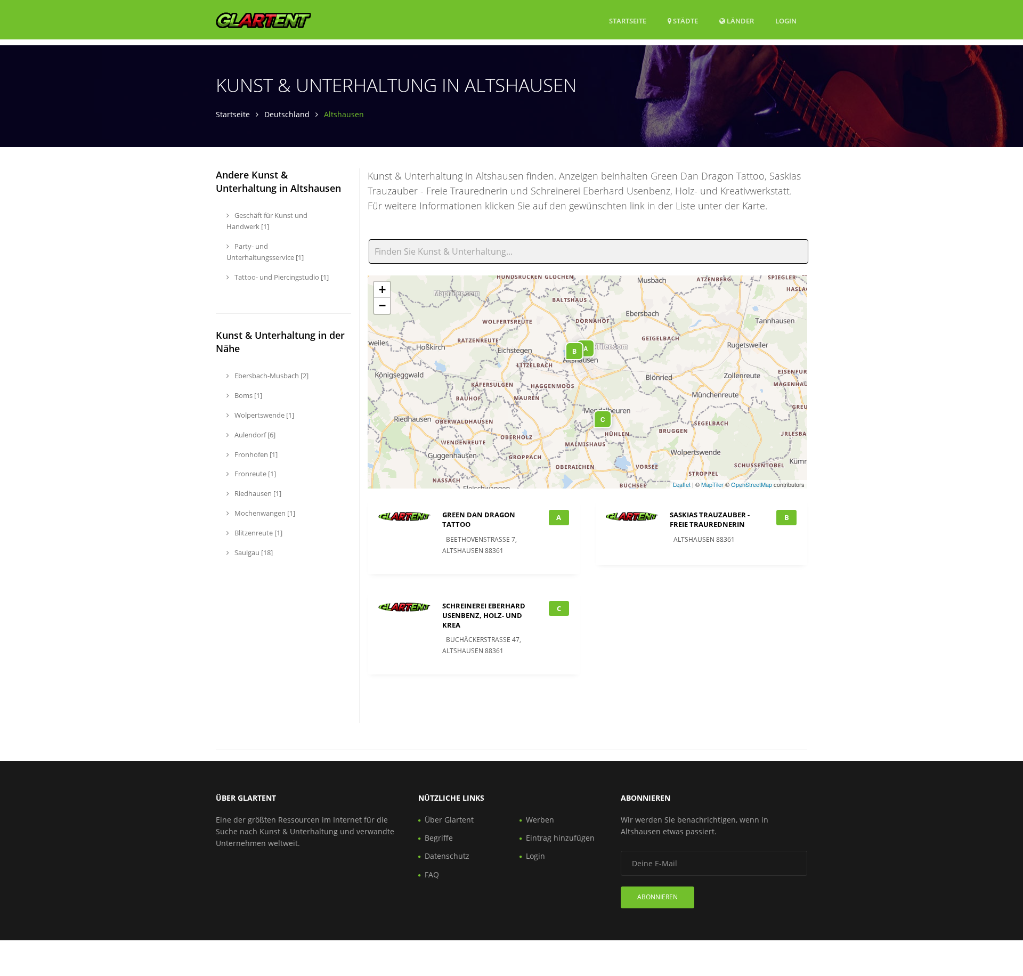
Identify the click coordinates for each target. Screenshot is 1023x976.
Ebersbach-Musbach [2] (270, 375)
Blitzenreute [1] (257, 533)
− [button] (382, 305)
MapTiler (712, 484)
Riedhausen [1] (257, 493)
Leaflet (682, 484)
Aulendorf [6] (254, 435)
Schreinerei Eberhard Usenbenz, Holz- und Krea (483, 615)
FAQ (432, 874)
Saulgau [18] (253, 552)
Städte (684, 21)
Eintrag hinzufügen (560, 838)
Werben (540, 820)
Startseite (627, 21)
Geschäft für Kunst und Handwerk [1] (266, 220)
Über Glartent (449, 820)
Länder (739, 20)
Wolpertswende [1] (263, 415)
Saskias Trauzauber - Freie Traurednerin (710, 519)
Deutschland (287, 114)
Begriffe (439, 838)
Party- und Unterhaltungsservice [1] (265, 251)
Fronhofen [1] (255, 454)
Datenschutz (447, 856)
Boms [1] (247, 395)
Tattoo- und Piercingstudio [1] (281, 277)
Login (786, 20)
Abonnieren (657, 896)
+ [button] (382, 289)
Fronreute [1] (254, 473)
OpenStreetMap (751, 484)
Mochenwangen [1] (264, 513)
